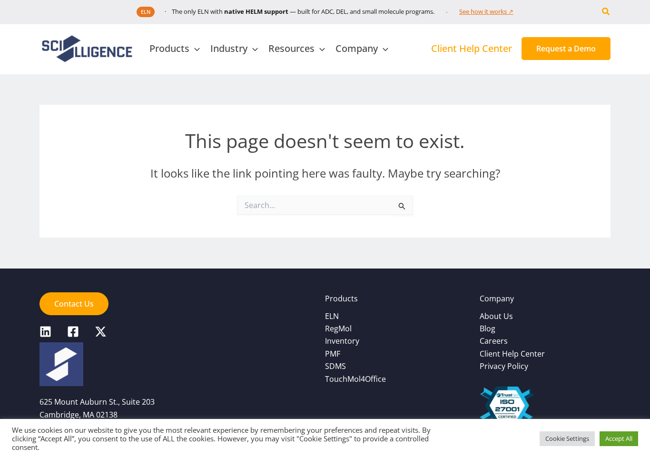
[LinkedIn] (45, 332)
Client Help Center (512, 353)
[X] (101, 332)
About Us (496, 316)
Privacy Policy (504, 366)
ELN (332, 316)
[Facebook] (73, 332)
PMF (332, 353)
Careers (494, 341)
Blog (487, 328)
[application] (194, 49)
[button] (606, 12)
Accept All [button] (618, 438)
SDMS (335, 366)
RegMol (338, 328)
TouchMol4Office (355, 379)
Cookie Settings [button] (567, 438)
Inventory (342, 341)
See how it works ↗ (486, 11)
